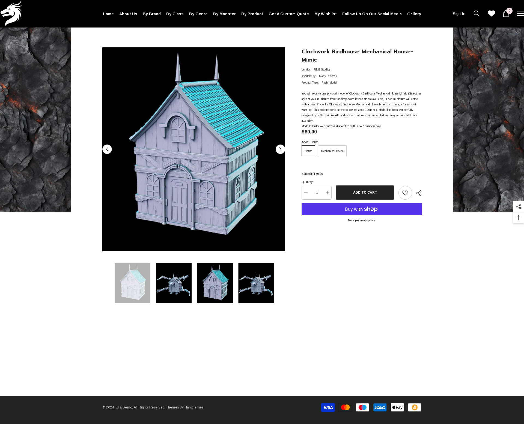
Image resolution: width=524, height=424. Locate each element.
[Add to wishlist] (405, 193)
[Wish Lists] (491, 13)
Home (106, 35)
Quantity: (307, 182)
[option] (193, 149)
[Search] (476, 13)
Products (121, 35)
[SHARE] (417, 193)
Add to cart (364, 192)
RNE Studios (322, 69)
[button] (107, 149)
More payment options (361, 220)
